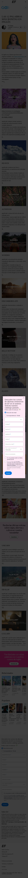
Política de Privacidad (11, 465)
